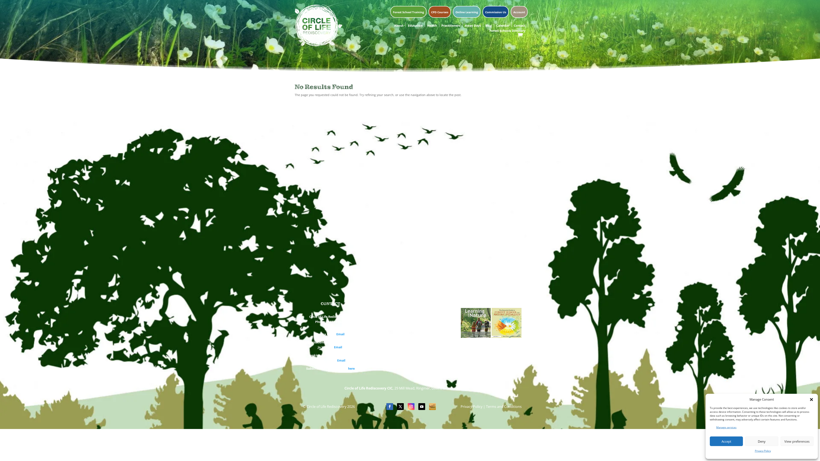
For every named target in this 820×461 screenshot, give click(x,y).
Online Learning (466, 12)
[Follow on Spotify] (432, 406)
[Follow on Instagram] (411, 406)
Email (340, 334)
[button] (811, 399)
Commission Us (495, 12)
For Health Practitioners (410, 322)
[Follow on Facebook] (389, 406)
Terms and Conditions (504, 406)
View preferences (797, 441)
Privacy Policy (763, 451)
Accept (726, 441)
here (351, 368)
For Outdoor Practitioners (410, 328)
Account (519, 12)
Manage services (726, 427)
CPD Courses (439, 12)
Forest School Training (408, 12)
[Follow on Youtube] (421, 406)
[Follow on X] (400, 406)
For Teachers (410, 316)
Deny (762, 441)
